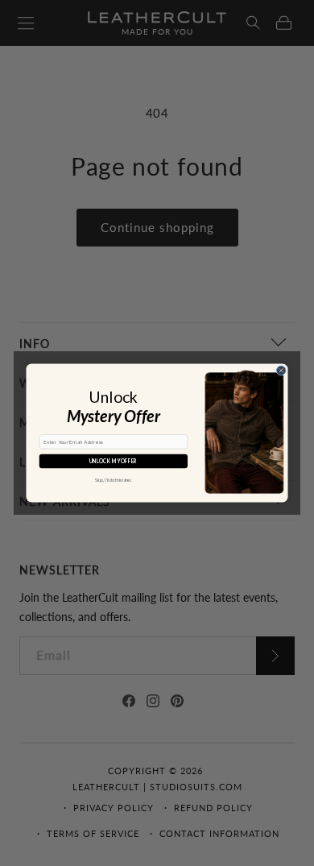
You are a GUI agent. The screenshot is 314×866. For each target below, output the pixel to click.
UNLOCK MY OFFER (113, 461)
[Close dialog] (281, 370)
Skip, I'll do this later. (113, 480)
